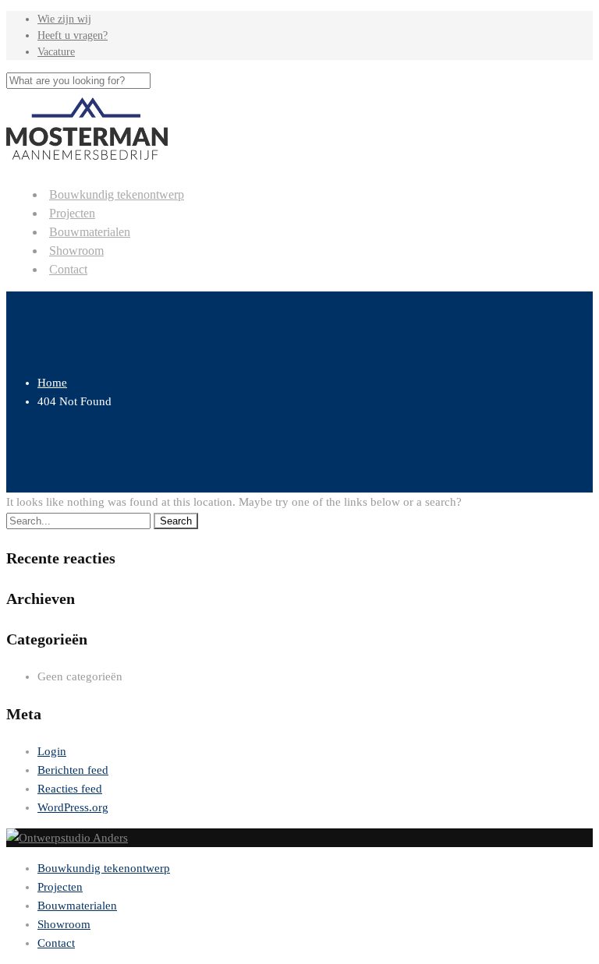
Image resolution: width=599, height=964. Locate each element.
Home (52, 382)
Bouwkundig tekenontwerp (116, 194)
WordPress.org (72, 807)
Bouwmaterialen (89, 231)
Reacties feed (69, 788)
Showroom (76, 250)
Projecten (72, 213)
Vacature (56, 52)
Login (51, 751)
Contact (68, 269)
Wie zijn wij (64, 19)
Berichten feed (72, 770)
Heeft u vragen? (72, 35)
